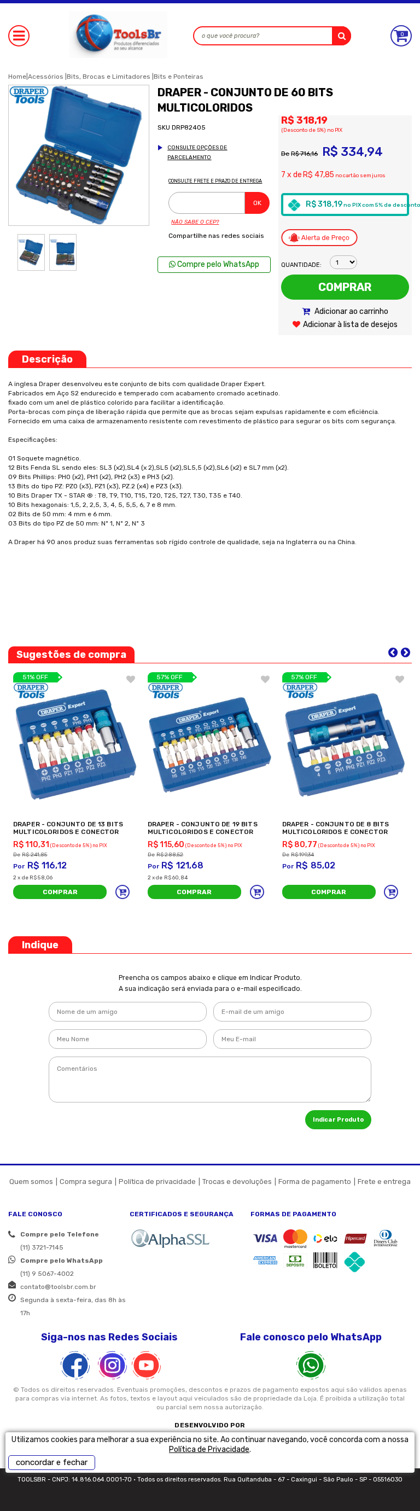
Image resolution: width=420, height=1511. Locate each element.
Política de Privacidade (209, 1449)
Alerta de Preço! (319, 237)
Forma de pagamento (314, 1181)
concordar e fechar (52, 1462)
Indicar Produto (338, 1119)
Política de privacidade (157, 1181)
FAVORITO (130, 679)
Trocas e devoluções (237, 1181)
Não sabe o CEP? (195, 222)
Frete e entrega (384, 1181)
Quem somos (31, 1181)
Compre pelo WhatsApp (217, 264)
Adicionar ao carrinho (350, 311)
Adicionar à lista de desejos (350, 324)
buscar (341, 35)
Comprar (344, 287)
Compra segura (86, 1181)
